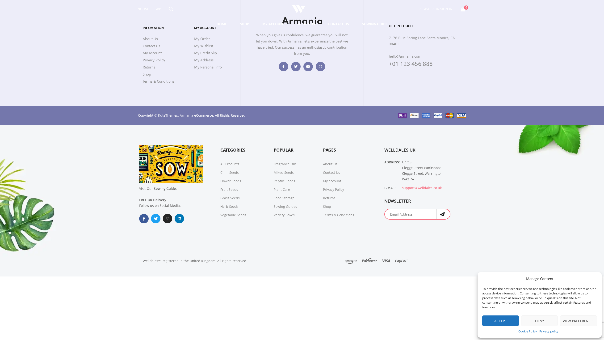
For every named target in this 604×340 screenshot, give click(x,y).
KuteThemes (168, 115)
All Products (229, 164)
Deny (539, 321)
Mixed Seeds (284, 172)
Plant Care (282, 189)
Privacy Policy (154, 60)
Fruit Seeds (229, 189)
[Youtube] (308, 66)
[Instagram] (320, 66)
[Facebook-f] (283, 66)
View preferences (578, 321)
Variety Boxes (284, 215)
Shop (244, 24)
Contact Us (338, 24)
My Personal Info (208, 67)
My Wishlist (203, 45)
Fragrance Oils (285, 164)
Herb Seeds (229, 206)
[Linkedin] (179, 218)
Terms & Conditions (158, 81)
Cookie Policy (527, 331)
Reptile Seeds (284, 181)
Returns (149, 67)
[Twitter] (296, 66)
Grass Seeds (230, 198)
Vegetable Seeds (233, 215)
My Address (204, 60)
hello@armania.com (405, 56)
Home (222, 24)
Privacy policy (548, 331)
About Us (306, 24)
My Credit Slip (205, 53)
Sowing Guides (285, 206)
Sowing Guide (374, 24)
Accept (500, 321)
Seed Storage (284, 198)
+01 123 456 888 (411, 64)
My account (273, 24)
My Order (202, 38)
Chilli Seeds (229, 172)
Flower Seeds (230, 181)
